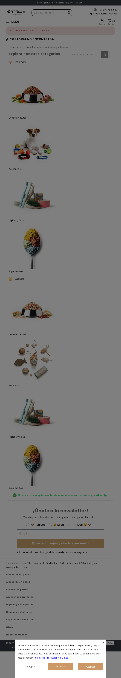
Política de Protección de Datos (51, 657)
